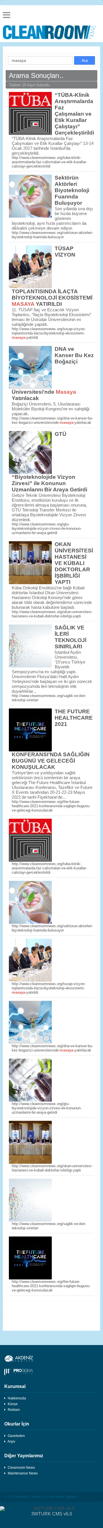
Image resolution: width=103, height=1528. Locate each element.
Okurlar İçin (16, 1423)
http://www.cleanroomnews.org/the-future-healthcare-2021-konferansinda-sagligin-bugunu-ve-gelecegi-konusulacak (51, 806)
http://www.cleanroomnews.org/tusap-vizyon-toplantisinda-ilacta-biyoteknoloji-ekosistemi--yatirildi (49, 333)
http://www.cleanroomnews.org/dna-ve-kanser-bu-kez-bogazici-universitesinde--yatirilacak (52, 420)
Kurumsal (14, 1386)
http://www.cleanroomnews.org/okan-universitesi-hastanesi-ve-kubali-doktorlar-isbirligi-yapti (52, 614)
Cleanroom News (21, 1468)
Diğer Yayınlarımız (23, 1455)
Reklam (14, 1410)
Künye (13, 1404)
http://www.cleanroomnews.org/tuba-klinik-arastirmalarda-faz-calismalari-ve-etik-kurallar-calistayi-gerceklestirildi (49, 161)
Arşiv (11, 1442)
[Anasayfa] (51, 32)
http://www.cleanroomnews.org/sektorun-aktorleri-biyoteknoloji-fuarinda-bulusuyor (52, 235)
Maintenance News (23, 1473)
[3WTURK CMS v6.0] (51, 1508)
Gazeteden (16, 1436)
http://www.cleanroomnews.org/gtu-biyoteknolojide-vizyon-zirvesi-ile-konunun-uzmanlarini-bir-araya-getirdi (47, 528)
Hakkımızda (17, 1398)
